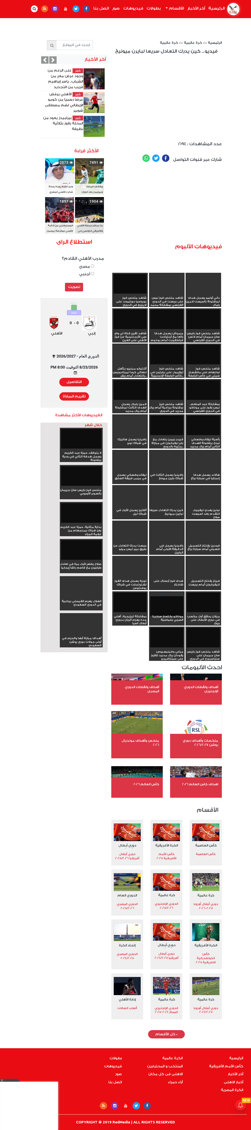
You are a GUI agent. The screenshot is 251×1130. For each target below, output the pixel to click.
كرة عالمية (193, 43)
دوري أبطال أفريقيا (127, 846)
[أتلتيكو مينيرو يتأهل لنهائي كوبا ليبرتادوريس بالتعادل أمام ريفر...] (130, 363)
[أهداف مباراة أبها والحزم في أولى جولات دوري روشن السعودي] (81, 633)
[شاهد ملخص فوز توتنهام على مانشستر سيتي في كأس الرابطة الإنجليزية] (203, 354)
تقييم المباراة (74, 396)
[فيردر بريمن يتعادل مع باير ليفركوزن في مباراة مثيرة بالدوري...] (166, 425)
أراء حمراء (175, 1082)
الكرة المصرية (232, 1090)
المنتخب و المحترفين (165, 1066)
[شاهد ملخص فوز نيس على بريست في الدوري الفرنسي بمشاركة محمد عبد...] (166, 293)
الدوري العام (127, 895)
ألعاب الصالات (127, 1008)
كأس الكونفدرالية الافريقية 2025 (206, 958)
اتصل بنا (101, 8)
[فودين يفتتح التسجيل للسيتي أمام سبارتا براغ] (203, 540)
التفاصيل (74, 382)
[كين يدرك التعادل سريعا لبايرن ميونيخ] (166, 505)
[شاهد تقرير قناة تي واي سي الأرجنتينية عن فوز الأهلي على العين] (130, 318)
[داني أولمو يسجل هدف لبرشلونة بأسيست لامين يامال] (203, 293)
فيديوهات (133, 8)
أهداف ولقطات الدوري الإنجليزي (201, 689)
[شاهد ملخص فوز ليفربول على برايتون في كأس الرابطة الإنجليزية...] (166, 354)
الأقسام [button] (176, 8)
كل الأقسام (166, 1034)
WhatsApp (146, 158)
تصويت (74, 287)
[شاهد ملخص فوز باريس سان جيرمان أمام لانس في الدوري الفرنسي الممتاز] (203, 318)
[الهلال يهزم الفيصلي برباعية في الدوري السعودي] (81, 596)
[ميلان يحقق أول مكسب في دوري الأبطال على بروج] (203, 602)
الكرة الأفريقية (166, 845)
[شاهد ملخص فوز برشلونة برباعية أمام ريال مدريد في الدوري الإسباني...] (166, 389)
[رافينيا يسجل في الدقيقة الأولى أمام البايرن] (166, 540)
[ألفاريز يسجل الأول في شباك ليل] (130, 505)
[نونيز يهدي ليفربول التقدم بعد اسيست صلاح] (203, 505)
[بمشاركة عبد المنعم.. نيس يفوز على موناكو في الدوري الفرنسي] (203, 389)
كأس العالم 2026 (146, 784)
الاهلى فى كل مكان (165, 1074)
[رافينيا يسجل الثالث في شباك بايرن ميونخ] (166, 470)
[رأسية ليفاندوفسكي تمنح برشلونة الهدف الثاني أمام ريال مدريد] (203, 425)
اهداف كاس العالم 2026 (200, 784)
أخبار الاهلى (233, 1082)
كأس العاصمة (206, 845)
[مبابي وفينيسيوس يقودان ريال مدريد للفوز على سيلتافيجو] (166, 637)
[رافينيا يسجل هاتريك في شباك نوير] (130, 434)
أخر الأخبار (196, 8)
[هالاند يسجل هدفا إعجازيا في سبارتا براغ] (203, 470)
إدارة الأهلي (127, 999)
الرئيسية (216, 8)
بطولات (154, 8)
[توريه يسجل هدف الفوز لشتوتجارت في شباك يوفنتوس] (130, 576)
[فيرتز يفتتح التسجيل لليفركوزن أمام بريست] (203, 576)
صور (116, 8)
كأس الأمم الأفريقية (226, 1066)
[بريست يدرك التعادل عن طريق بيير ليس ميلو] (130, 540)
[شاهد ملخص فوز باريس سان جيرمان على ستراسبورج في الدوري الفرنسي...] (203, 637)
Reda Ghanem (167, 606)
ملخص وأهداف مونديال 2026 (140, 743)
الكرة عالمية (172, 1058)
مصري (85, 266)
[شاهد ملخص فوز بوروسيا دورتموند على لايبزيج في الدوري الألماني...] (130, 283)
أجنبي (85, 274)
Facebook (165, 158)
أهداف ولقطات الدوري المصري (142, 689)
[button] (45, 60)
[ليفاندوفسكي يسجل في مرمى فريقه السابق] (130, 470)
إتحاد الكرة (127, 945)
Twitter (156, 158)
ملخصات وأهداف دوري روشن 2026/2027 (200, 743)
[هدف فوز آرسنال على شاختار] (166, 576)
